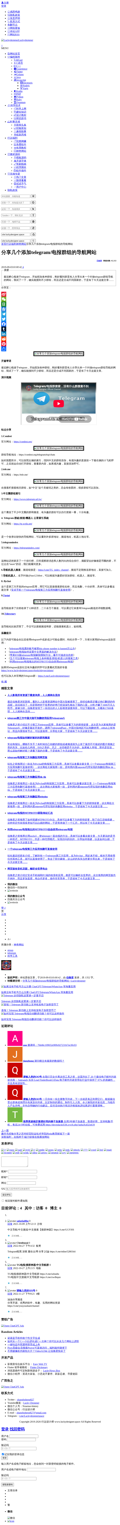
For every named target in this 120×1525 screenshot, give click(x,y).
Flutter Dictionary (39, 1367)
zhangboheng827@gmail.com (31, 1412)
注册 (6, 2)
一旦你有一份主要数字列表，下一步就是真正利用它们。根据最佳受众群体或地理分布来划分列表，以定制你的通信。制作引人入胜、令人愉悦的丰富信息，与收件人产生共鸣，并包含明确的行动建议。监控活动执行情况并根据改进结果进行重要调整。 (61, 1102)
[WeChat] (58, 299)
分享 (3, 914)
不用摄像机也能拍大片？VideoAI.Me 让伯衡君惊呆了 (37, 1351)
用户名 (5, 1436)
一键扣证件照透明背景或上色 (24, 1344)
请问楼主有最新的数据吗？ (43, 1061)
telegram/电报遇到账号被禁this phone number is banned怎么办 (42, 648)
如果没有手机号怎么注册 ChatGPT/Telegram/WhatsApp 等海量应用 (37, 992)
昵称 (4, 1171)
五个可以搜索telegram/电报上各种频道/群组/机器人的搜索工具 (44, 658)
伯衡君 (70, 977)
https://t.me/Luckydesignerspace (54, 676)
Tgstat (6, 595)
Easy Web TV (40, 1364)
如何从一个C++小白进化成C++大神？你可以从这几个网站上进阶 (43, 1341)
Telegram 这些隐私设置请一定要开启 (21, 1001)
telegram (12, 953)
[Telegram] (58, 314)
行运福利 (11, 244)
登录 (3, 6)
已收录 (99, 261)
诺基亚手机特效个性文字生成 (24, 1338)
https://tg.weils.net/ (23, 523)
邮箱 (4, 1177)
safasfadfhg (23, 1221)
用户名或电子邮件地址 (13, 1469)
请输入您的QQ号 (26, 1290)
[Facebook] (58, 324)
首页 (3, 244)
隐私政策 (13, 190)
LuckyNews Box (51, 1370)
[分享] (58, 348)
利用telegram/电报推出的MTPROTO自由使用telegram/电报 (41, 661)
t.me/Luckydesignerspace (31, 1416)
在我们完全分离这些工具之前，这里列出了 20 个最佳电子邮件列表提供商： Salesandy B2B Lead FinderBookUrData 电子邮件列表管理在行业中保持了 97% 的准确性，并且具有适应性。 (62, 1080)
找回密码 (17, 1429)
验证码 (5, 1445)
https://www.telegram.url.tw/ (28, 499)
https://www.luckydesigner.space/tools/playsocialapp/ (27, 670)
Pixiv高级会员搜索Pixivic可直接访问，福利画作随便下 (37, 1347)
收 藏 (4, 681)
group (10, 950)
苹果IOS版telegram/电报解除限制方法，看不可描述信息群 (41, 655)
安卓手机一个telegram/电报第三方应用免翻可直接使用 (40, 590)
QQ (3, 1188)
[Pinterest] (58, 343)
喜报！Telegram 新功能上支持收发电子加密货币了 (28, 1010)
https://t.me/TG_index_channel (53, 570)
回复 (10, 1224)
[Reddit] (58, 338)
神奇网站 (21, 244)
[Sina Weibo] (58, 294)
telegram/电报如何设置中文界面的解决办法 (33, 651)
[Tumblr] (58, 328)
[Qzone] (58, 309)
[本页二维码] (11, 1521)
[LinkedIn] (58, 333)
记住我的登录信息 (14, 1454)
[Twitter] (58, 319)
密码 (3, 1439)
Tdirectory (10, 613)
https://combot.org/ (23, 441)
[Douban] (58, 304)
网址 (3, 1183)
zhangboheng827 (25, 1399)
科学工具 (13, 956)
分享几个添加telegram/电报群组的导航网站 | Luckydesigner (53, 980)
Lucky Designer (31, 1403)
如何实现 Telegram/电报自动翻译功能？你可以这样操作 (31, 1019)
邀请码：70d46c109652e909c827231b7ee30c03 (50, 1045)
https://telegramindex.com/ (27, 547)
